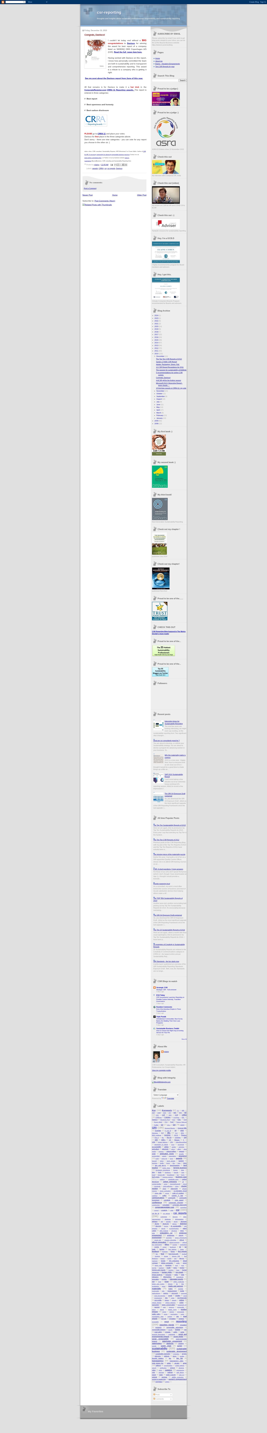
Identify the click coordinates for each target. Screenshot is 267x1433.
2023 (156, 318)
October (159, 394)
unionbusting (168, 1365)
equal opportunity (181, 1237)
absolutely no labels (161, 1144)
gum (176, 1265)
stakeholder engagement (172, 1341)
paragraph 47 (182, 1305)
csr (105, 168)
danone (175, 1216)
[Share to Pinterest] (126, 164)
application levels (167, 1154)
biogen (175, 1170)
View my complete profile (161, 1070)
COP (176, 1115)
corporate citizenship (179, 1205)
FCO (166, 1122)
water (161, 1375)
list (177, 1284)
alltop (179, 1149)
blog (153, 1172)
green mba (158, 1265)
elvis (153, 1233)
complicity (167, 1200)
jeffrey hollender (178, 1281)
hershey (171, 1270)
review (177, 1330)
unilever (158, 1365)
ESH (185, 1119)
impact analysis (157, 1274)
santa (182, 1332)
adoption (181, 1147)
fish (157, 1254)
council (156, 1210)
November (160, 391)
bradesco (168, 1172)
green (185, 1263)
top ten (179, 1358)
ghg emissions (174, 1261)
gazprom (155, 1261)
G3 (162, 1125)
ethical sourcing (174, 1242)
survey (179, 1346)
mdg (163, 1291)
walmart (170, 1372)
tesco (174, 1356)
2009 (156, 421)
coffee (164, 1195)
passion (157, 1307)
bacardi (154, 1161)
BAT (175, 1112)
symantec (176, 1354)
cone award (179, 1200)
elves (182, 1230)
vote (153, 1372)
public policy (156, 1314)
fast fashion (172, 1249)
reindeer (181, 1318)
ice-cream (179, 1272)
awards (95, 168)
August (159, 399)
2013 (156, 345)
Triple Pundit (161, 1017)
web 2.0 (181, 1375)
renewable (155, 1322)
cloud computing (165, 1191)
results (170, 1329)
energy (181, 1235)
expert (165, 1247)
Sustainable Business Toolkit (167, 1029)
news (185, 1295)
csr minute (166, 1213)
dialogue (183, 1224)
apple (154, 1154)
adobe (174, 1147)
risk (185, 1329)
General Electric (170, 1128)
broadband (170, 1175)
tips (170, 1358)
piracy (154, 1309)
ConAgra (176, 1117)
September (160, 396)
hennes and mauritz (158, 1270)
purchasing (174, 1314)
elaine (166, 1052)
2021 (156, 324)
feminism (165, 1251)
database (168, 1219)
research (158, 1327)
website (154, 1377)
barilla (162, 1163)
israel (167, 1282)
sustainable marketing (162, 1354)
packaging (155, 1305)
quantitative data (158, 1316)
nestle (170, 1295)
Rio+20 (169, 1137)
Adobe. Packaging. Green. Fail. (168, 364)
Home (115, 195)
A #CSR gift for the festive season (168, 380)
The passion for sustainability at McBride (171, 370)
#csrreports (167, 1110)
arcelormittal (156, 1156)
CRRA (101, 168)
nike (166, 1298)
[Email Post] (111, 165)
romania (167, 1332)
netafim (177, 1295)
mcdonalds (155, 1291)
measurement (172, 1291)
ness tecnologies (159, 1295)
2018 (156, 332)
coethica (154, 1195)
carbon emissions (170, 1182)
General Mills (182, 1128)
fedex (182, 1249)
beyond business (180, 1168)
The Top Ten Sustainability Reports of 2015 (169, 825)
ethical (182, 1240)
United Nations (162, 1142)
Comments (159, 1399)
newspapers (158, 1298)
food (162, 1254)
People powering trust (161, 884)
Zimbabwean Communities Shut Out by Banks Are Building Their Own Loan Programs (169, 1021)
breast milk (161, 1175)
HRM (182, 1130)
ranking (169, 1316)
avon (171, 1158)
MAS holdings (156, 1135)
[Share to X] (120, 164)
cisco (164, 1188)
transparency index (176, 1361)
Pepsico (184, 1135)
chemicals (157, 1186)
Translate (170, 1098)
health (169, 1268)
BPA (180, 1112)
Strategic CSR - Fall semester (166, 989)
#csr (154, 1110)
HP (176, 1130)
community (171, 1198)
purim (182, 1314)
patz (164, 1307)
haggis (154, 1268)
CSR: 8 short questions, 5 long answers (168, 869)
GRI (154, 1127)
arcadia (181, 1154)
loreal (163, 1286)
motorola (184, 1293)
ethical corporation (159, 1242)
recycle (163, 1318)
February (160, 415)
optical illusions (170, 1302)
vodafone (168, 1370)
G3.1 (168, 1125)
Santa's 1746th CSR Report (166, 362)
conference (157, 1202)
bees (185, 1163)
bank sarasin (171, 1161)
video (154, 1370)
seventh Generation (158, 1334)
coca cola (158, 1193)
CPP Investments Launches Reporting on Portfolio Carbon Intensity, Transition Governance (170, 999)
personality (180, 1307)
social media (178, 1337)
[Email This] (115, 164)
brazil (153, 1175)
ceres (165, 1184)
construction (156, 1205)
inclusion (168, 1274)
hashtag (161, 1268)
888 (183, 1110)
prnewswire (180, 1312)
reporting (181, 1321)
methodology (156, 1293)
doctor (166, 1226)
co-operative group (180, 1191)
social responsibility (160, 1339)
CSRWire (167, 1117)
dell (162, 1221)
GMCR (182, 1125)
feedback (155, 1251)
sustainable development (176, 1351)
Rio (163, 1137)
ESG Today (160, 995)
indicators (155, 1277)
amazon (161, 1151)
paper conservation (168, 1305)
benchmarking (175, 1165)
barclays (154, 1163)
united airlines (179, 1365)
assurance (183, 1156)
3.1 (178, 1110)
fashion (162, 1249)
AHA (164, 1112)
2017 (156, 334)
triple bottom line (158, 1363)
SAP (185, 1137)
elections (174, 1230)
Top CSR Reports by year (165, 67)
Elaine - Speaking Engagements (167, 64)
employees (170, 1235)
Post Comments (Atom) (105, 201)
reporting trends (167, 1325)
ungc (185, 1363)
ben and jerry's (160, 1165)
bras (182, 1172)
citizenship (174, 1188)
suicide (154, 1346)
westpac (164, 1377)
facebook (173, 1247)
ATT (170, 1112)
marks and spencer (175, 1286)
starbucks (170, 1343)
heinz (175, 1268)
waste (154, 1375)
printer (164, 1312)
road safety (158, 1332)
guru (182, 1265)
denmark (184, 1221)
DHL (183, 1117)
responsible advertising (174, 1327)
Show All (184, 1039)
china (177, 1186)
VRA (171, 1142)
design (157, 1224)
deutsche (166, 1224)
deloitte (168, 1221)
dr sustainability (176, 1226)
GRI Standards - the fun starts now (166, 961)
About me (159, 61)
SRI (170, 1140)
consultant (165, 1205)
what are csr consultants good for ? (166, 741)
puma (165, 1314)
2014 (156, 343)
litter (182, 1284)
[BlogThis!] (118, 164)
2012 (156, 348)
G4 (174, 1125)
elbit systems (164, 1230)
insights (164, 1279)
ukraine (176, 1363)
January (159, 418)
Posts (157, 1395)
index (176, 1274)
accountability (156, 1147)
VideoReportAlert (181, 1142)
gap (175, 1258)
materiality (156, 1288)
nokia (172, 1298)
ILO (176, 1133)
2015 (156, 340)
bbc (174, 1163)
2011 (156, 351)
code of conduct (178, 1193)
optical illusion (157, 1302)
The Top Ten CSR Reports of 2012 (166, 840)
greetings (168, 1265)
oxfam (181, 1302)
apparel (181, 1151)
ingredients (179, 1277)
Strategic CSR (162, 988)
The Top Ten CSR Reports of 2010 (169, 359)
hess (177, 1270)
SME (156, 1140)
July (158, 402)
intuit (159, 1281)
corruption (183, 1207)
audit (157, 1158)
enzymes (169, 1237)
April (158, 410)
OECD (176, 1135)
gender (163, 1261)
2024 (156, 315)
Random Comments (164, 1007)
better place (166, 1168)
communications (158, 1198)
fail (180, 1247)
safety (175, 1332)
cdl (183, 1181)
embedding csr (166, 1233)
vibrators (181, 1368)
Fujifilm (156, 1125)
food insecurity (174, 1254)
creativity (164, 1210)
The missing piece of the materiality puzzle (169, 854)
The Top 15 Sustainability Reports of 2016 (169, 930)
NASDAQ (167, 1135)
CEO (170, 1115)
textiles (182, 1356)
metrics (165, 1293)
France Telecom (181, 1122)
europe (174, 1244)
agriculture (155, 1149)
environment (156, 1238)
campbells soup (173, 1179)
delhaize (155, 1221)
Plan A (156, 1137)
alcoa (173, 1149)
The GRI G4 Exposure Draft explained (167, 915)
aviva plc (164, 1158)
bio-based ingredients (163, 1170)
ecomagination (174, 1228)
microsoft (174, 1293)
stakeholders (157, 1343)
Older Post (141, 195)
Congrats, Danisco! (163, 378)
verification (163, 1368)
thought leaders (158, 1358)
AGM (159, 1112)
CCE (157, 1115)
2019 (156, 329)
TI (183, 1140)
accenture (181, 1144)
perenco (171, 1307)
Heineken (155, 1133)
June (158, 405)
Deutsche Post (165, 1119)
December (160, 356)
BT (186, 1113)
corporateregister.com (164, 1207)
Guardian (158, 1130)
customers (163, 1216)
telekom (166, 1356)
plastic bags (172, 1309)
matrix (170, 1288)
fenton (173, 1251)
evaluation (183, 1244)
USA (153, 1142)
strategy (181, 1343)
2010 (156, 354)
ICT (162, 1133)
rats (177, 1316)
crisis (171, 1210)
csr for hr (155, 1213)
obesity (174, 1300)
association (172, 1156)
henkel (182, 1268)
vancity (154, 1368)
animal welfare (171, 1151)
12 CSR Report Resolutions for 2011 (170, 367)
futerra (162, 1258)
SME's (163, 1140)
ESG (179, 1119)
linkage (170, 1284)
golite (178, 1263)
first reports (182, 1251)
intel (153, 1281)
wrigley (167, 1381)
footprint (157, 1256)
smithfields (171, 1334)
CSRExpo (158, 1117)
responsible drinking (158, 1329)
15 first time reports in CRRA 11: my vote (171, 388)
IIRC (169, 1133)
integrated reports (176, 1279)
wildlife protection (178, 1377)
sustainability (159, 1348)
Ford (171, 1122)
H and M (168, 1130)
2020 (156, 326)
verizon (172, 1368)
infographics (167, 1277)
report (166, 1322)
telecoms (158, 1356)
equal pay (157, 1240)
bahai (162, 1161)
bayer (168, 1163)
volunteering (180, 1370)
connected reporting (176, 1202)
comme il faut (177, 1195)
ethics (167, 1244)
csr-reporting (109, 12)
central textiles (156, 1184)
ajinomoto (165, 1149)
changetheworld (175, 1184)
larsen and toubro (158, 1284)
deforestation (179, 1219)
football (184, 1254)
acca (172, 1144)
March (159, 413)
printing (171, 1312)
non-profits (158, 1300)
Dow (173, 1119)
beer (179, 1163)
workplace (158, 1381)
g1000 (169, 1258)
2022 (156, 321)
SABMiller (178, 1137)
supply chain (166, 1346)
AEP (153, 1112)
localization (155, 1286)
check (185, 1184)
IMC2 (182, 1133)
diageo (174, 1224)
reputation (183, 1325)
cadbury (162, 1179)
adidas (166, 1147)
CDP (163, 1115)
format (166, 1256)
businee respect (168, 1177)
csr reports (111, 168)
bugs (182, 1175)
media (182, 1291)
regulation (172, 1318)
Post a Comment (90, 188)
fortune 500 (176, 1256)
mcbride (180, 1288)
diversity (158, 1226)
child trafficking (167, 1186)
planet (162, 1309)
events (156, 1247)
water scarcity (171, 1375)
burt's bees (156, 1177)
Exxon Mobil (158, 1122)
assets (164, 1156)
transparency (158, 1361)
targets (184, 1354)
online (181, 1300)
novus (167, 1300)
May (158, 407)
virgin (160, 1370)
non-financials (182, 1298)
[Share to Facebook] (123, 164)
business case (181, 1177)
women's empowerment (177, 1379)
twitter (169, 1363)
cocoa (167, 1193)
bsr (178, 1175)
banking (181, 1161)
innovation (155, 1279)
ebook (163, 1228)
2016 (156, 337)
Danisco (119, 168)
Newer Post (87, 195)
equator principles (170, 1240)
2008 (156, 424)
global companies (167, 1263)
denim (176, 1221)
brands (176, 1172)
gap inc (181, 1258)
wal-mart (161, 1372)
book (159, 1172)
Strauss (177, 1140)
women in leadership (159, 1379)
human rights (167, 1272)
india (182, 1274)
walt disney (180, 1372)
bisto (182, 1170)
